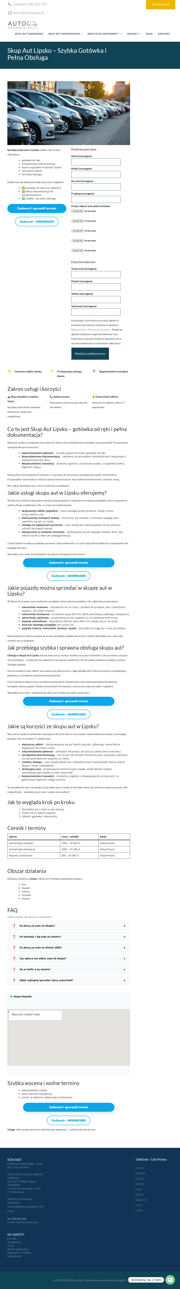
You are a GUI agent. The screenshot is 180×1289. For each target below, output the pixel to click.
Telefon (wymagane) (82, 293)
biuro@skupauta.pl (28, 12)
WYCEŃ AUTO (161, 5)
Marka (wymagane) (81, 156)
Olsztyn (139, 1178)
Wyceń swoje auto (17, 1249)
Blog (149, 33)
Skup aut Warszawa (29, 33)
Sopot (138, 1189)
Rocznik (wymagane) (82, 181)
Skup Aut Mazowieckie (64, 33)
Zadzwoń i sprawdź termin (36, 208)
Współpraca (14, 1242)
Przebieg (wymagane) (82, 193)
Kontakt (164, 33)
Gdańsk (139, 1184)
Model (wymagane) (81, 168)
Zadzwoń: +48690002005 (37, 222)
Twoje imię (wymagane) (84, 268)
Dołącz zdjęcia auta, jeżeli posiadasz (90, 206)
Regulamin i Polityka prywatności (19, 1254)
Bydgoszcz (141, 1199)
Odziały (133, 33)
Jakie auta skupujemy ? (104, 33)
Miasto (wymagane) (81, 281)
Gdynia (139, 1194)
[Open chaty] (170, 1280)
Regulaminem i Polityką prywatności (91, 329)
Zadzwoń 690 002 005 (29, 4)
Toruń (138, 1205)
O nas (10, 1245)
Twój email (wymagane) (84, 306)
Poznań (139, 1168)
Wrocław (140, 1173)
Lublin (139, 1210)
